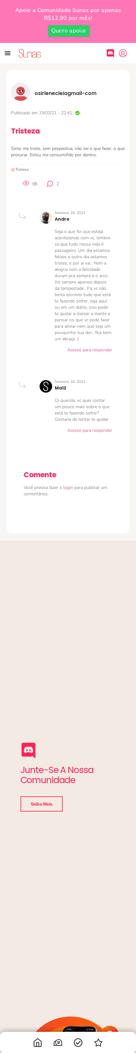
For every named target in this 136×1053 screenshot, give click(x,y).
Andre (62, 219)
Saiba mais (42, 803)
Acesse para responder (89, 350)
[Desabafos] (58, 1044)
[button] (7, 53)
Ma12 (60, 388)
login (68, 488)
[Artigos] (78, 1044)
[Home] (38, 1044)
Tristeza (21, 169)
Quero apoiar (69, 30)
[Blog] (98, 1044)
